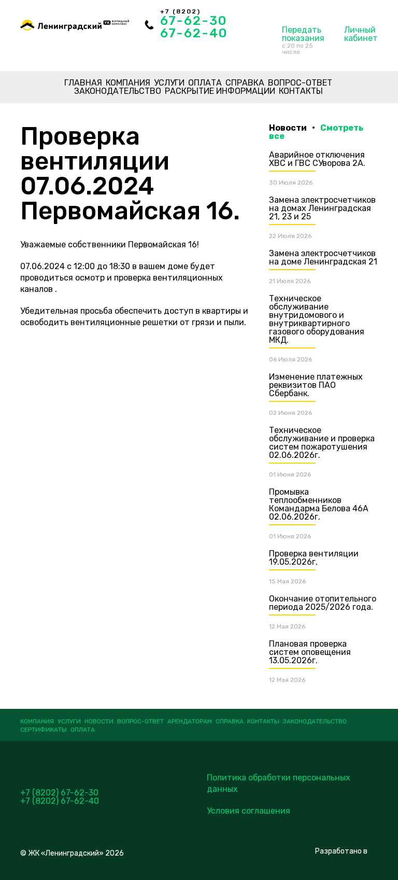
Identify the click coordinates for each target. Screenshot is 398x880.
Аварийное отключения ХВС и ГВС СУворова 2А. (317, 159)
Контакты (301, 91)
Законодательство (117, 91)
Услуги (169, 83)
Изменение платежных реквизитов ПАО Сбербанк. (316, 385)
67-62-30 (193, 21)
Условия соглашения (248, 811)
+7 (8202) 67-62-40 (59, 801)
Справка (244, 83)
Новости (98, 721)
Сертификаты (43, 729)
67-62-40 (194, 33)
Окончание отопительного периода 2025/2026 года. (322, 603)
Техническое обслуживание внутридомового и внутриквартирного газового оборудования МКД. (316, 319)
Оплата (205, 83)
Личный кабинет (361, 34)
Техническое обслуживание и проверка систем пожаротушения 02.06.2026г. (322, 442)
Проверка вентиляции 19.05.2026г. (314, 558)
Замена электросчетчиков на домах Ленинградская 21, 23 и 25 (322, 208)
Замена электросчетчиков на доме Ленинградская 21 (323, 257)
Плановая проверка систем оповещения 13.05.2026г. (310, 652)
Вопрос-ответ (300, 83)
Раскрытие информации (220, 91)
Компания (128, 83)
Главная (83, 83)
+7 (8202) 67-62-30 (59, 793)
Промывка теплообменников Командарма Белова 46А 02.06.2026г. (318, 504)
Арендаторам (189, 721)
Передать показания (303, 40)
